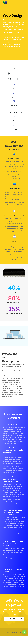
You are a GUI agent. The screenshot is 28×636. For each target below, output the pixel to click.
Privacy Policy (9, 634)
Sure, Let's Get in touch (14, 618)
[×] (24, 632)
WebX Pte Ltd (17, 632)
